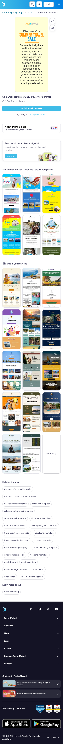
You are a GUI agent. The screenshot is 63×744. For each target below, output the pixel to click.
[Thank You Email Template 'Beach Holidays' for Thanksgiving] (31, 412)
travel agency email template (44, 525)
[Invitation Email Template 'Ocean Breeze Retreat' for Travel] (31, 235)
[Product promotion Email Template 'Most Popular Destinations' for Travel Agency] (11, 371)
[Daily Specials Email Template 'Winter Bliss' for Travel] (11, 454)
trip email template (42, 540)
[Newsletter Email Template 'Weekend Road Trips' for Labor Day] (31, 454)
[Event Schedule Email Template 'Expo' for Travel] (11, 412)
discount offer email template (17, 489)
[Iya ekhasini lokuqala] (3, 4)
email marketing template (45, 547)
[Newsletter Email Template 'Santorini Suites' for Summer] (31, 288)
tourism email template (14, 525)
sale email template (41, 503)
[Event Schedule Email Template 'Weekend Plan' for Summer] (11, 288)
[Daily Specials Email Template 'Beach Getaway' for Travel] (51, 235)
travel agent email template (16, 533)
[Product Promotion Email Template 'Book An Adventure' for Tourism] (31, 329)
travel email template (44, 533)
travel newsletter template (16, 540)
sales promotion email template (18, 511)
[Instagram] (39, 609)
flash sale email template (15, 503)
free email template (39, 555)
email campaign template (15, 569)
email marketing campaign (16, 547)
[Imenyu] (59, 4)
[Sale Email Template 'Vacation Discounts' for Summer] (51, 193)
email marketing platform (32, 577)
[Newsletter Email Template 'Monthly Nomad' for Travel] (31, 371)
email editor (9, 577)
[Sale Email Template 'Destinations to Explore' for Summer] (11, 235)
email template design (14, 555)
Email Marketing (11, 591)
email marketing (28, 562)
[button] (52, 21)
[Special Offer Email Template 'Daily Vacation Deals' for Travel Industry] (11, 329)
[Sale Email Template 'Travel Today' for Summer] (31, 193)
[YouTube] (56, 609)
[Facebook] (31, 609)
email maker (38, 569)
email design (10, 562)
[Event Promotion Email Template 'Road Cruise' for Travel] (51, 288)
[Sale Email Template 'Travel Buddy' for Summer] (11, 193)
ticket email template (41, 518)
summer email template (15, 518)
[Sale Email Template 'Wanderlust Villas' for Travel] (51, 412)
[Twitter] (48, 609)
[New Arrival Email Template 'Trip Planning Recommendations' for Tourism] (51, 371)
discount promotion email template (20, 496)
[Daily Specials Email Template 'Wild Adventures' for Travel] (51, 329)
